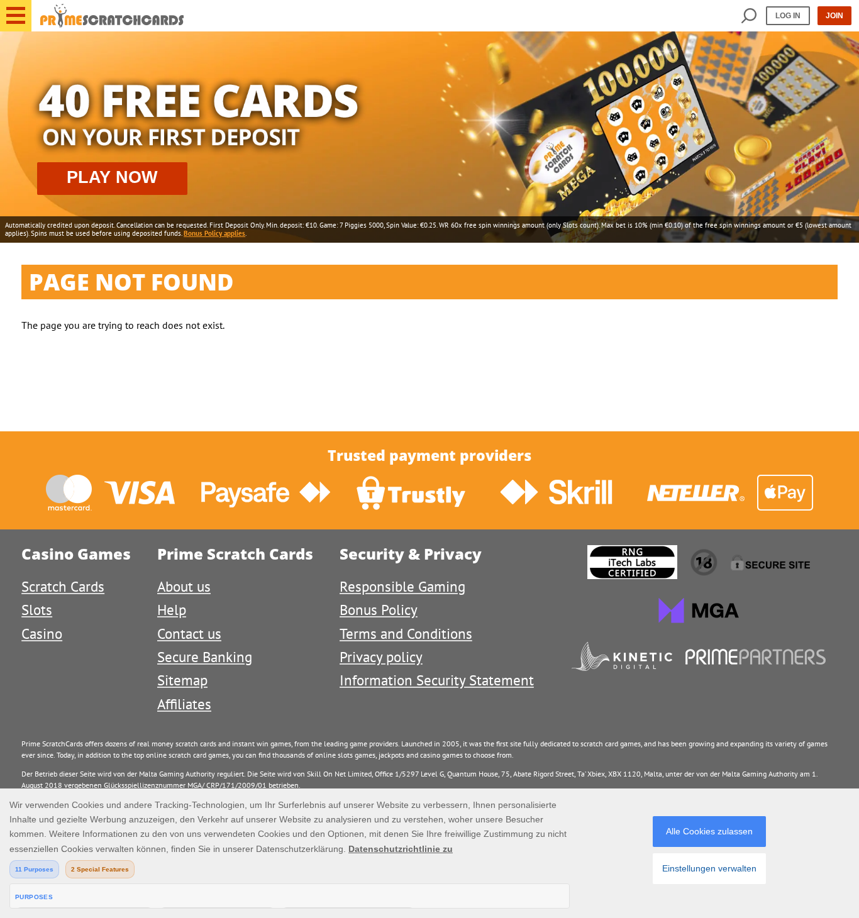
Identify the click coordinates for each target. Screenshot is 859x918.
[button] (15, 15)
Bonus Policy (379, 609)
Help (171, 609)
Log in (788, 15)
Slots (36, 609)
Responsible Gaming (402, 586)
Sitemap (182, 680)
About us (184, 586)
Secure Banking (204, 657)
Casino (41, 633)
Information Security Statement (437, 680)
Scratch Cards (62, 586)
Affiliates (184, 704)
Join (834, 15)
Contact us (189, 633)
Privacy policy (381, 657)
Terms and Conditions (406, 633)
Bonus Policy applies (214, 233)
